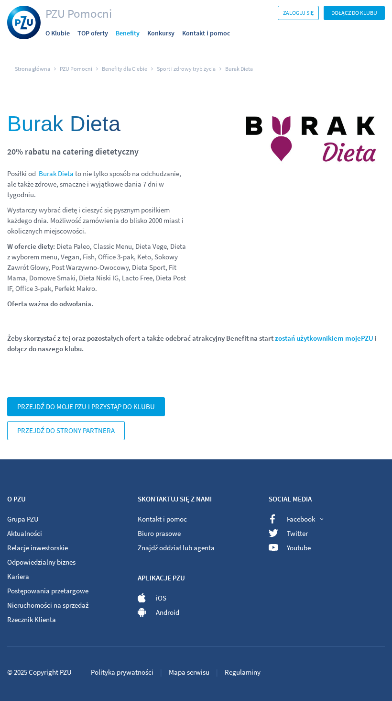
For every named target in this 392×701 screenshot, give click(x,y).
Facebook (301, 518)
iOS (161, 597)
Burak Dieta (56, 173)
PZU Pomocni (78, 13)
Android (167, 612)
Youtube (299, 547)
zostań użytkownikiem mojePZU (324, 338)
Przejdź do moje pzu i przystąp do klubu (86, 406)
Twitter (297, 533)
